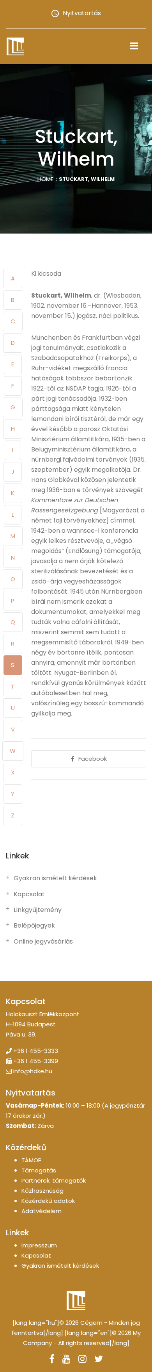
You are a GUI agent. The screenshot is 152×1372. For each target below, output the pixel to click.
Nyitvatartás (82, 13)
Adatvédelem (41, 1211)
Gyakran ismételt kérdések (55, 878)
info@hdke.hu (32, 1071)
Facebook (92, 759)
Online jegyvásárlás (43, 941)
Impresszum (39, 1245)
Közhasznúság (42, 1190)
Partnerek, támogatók (53, 1180)
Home (45, 179)
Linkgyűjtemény (38, 910)
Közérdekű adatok (48, 1201)
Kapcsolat (29, 894)
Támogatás (38, 1170)
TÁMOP (31, 1160)
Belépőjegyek (34, 925)
